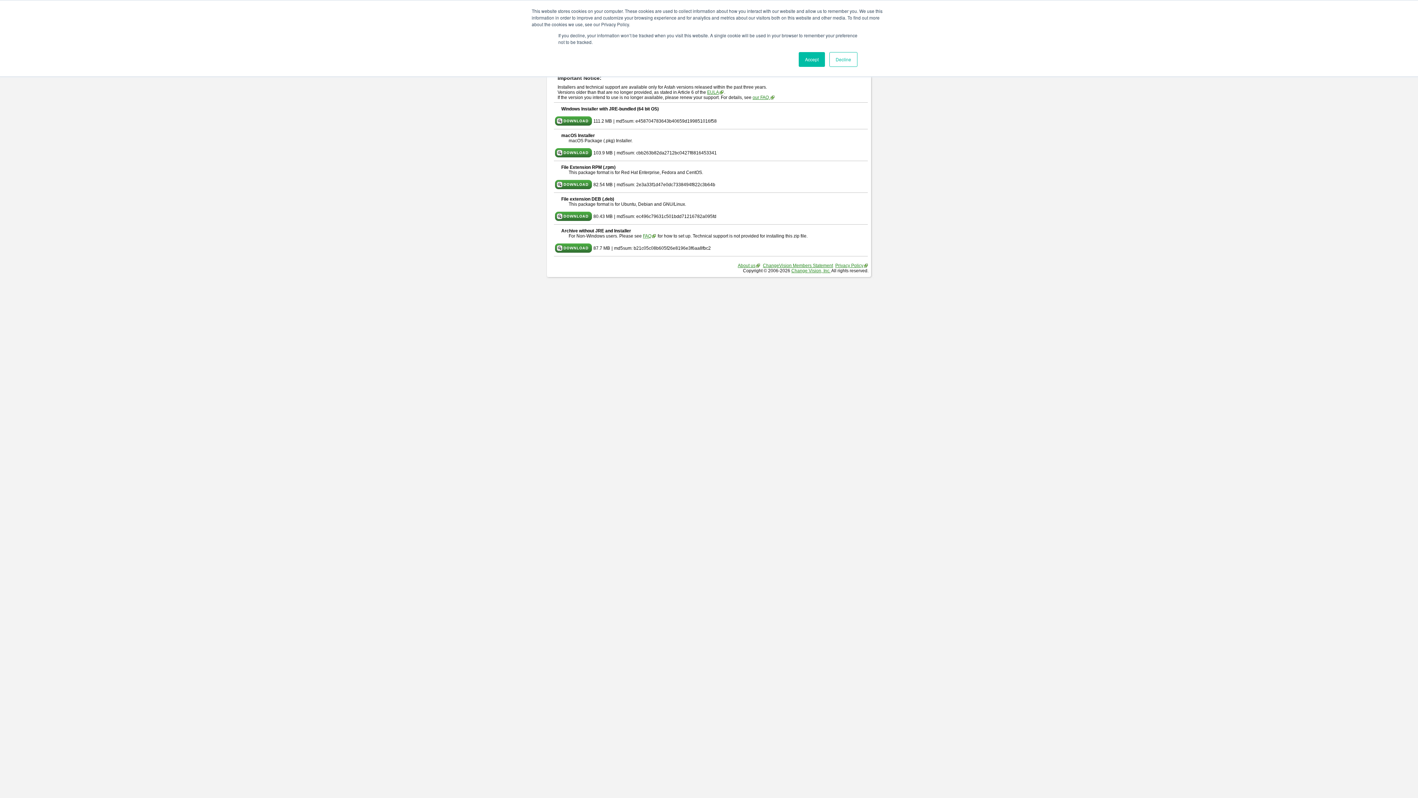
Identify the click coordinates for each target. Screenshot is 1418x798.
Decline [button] (843, 59)
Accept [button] (812, 59)
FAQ (647, 236)
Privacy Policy (849, 265)
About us (747, 265)
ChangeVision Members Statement (798, 265)
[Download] (573, 124)
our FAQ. (761, 97)
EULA (713, 92)
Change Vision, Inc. (810, 270)
